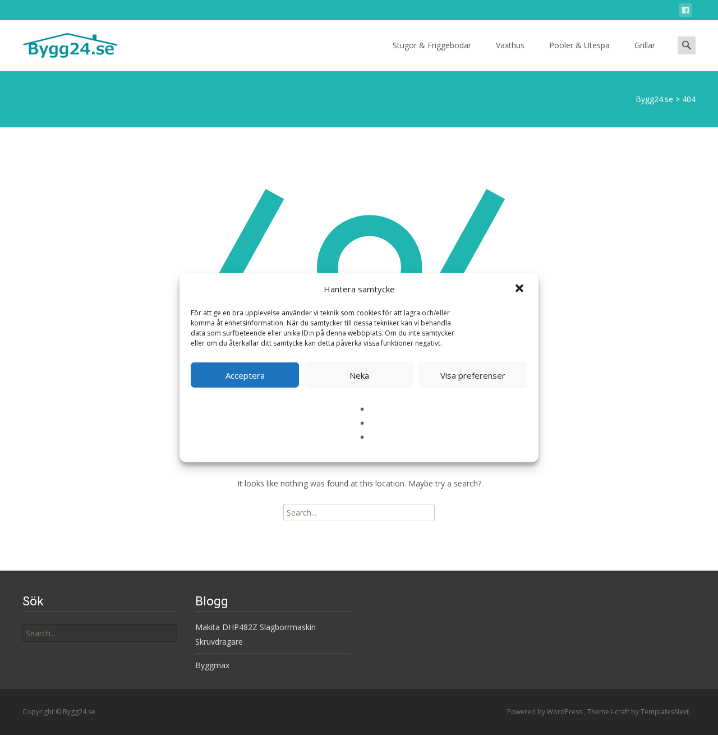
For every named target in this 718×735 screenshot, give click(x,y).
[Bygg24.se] (61, 42)
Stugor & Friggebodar (432, 45)
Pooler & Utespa (579, 45)
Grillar (644, 45)
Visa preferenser (472, 374)
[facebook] (685, 12)
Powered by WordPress (545, 711)
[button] (520, 289)
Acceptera (245, 374)
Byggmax (212, 665)
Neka (359, 374)
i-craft (621, 711)
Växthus (510, 45)
